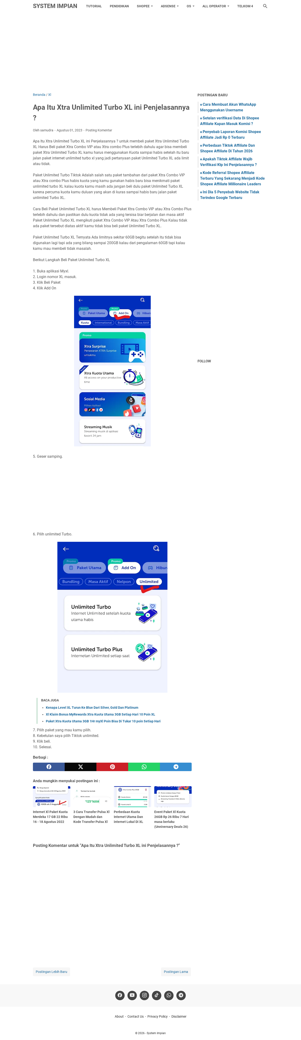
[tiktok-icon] (156, 995)
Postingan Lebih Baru (51, 972)
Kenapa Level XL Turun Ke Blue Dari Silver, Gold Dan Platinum (92, 707)
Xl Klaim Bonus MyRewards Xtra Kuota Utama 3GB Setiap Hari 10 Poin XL (100, 714)
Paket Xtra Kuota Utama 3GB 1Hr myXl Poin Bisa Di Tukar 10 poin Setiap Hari (103, 721)
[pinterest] (112, 767)
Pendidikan (119, 6)
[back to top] (291, 1029)
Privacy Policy (157, 1016)
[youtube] (132, 995)
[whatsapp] (144, 767)
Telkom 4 (245, 6)
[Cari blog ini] (265, 6)
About (119, 1016)
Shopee (143, 6)
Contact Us (135, 1016)
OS (189, 6)
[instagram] (144, 995)
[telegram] (176, 767)
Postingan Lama (176, 972)
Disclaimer (178, 1016)
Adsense (168, 6)
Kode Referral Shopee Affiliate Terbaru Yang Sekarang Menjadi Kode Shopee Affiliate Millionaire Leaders (232, 178)
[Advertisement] (150, 52)
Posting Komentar (99, 130)
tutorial (94, 6)
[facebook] (49, 767)
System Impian (55, 6)
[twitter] (80, 767)
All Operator (214, 6)
